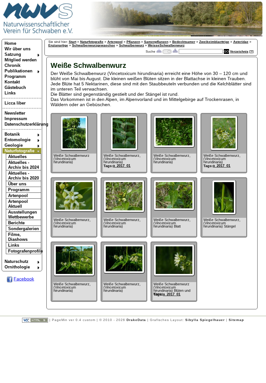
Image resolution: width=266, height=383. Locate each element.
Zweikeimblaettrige (214, 41)
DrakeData (136, 320)
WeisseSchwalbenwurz (166, 45)
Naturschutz (17, 261)
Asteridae (240, 41)
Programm (15, 76)
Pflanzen (133, 41)
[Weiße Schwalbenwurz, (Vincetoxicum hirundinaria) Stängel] (224, 213)
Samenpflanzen (156, 41)
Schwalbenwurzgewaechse (93, 45)
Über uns (17, 183)
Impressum (16, 118)
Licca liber (15, 103)
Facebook (24, 278)
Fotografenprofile (24, 251)
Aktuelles (17, 156)
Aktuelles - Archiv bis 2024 (23, 165)
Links (10, 93)
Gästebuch (15, 87)
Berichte (16, 222)
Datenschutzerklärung (23, 124)
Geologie (14, 145)
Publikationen (18, 70)
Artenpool (18, 195)
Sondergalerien (23, 228)
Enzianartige (58, 45)
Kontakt (12, 82)
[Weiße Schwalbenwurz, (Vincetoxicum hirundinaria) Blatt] (174, 209)
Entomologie (17, 139)
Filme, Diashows (18, 237)
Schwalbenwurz (131, 45)
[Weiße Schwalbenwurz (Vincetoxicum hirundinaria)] (74, 149)
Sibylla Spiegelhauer (205, 320)
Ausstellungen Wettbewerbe (22, 214)
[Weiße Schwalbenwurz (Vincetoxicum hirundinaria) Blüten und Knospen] (174, 274)
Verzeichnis (239, 51)
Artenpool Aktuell (18, 204)
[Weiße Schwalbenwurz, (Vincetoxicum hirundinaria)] (124, 149)
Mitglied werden (21, 59)
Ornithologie (17, 267)
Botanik (12, 134)
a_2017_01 (121, 165)
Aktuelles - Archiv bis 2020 (23, 175)
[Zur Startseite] (38, 33)
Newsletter (15, 113)
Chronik (12, 65)
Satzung (13, 54)
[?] (251, 51)
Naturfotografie (19, 150)
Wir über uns (17, 48)
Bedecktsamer (183, 41)
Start (72, 41)
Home (10, 43)
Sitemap (236, 320)
